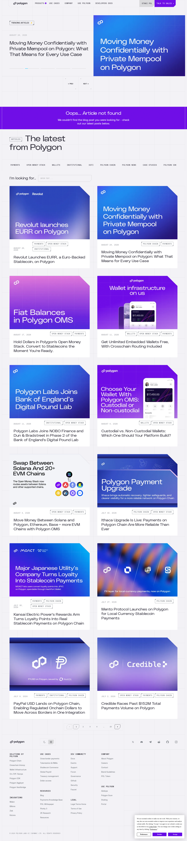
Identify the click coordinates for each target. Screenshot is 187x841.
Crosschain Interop (17, 765)
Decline (159, 834)
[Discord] (141, 742)
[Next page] (117, 726)
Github (73, 781)
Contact (104, 768)
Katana (13, 815)
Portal (103, 804)
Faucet (74, 790)
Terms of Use (76, 809)
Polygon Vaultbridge (18, 787)
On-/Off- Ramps (16, 774)
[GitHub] (167, 742)
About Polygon (107, 759)
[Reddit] (158, 742)
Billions (12, 806)
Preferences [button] (153, 829)
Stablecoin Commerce (49, 768)
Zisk (11, 811)
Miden (12, 802)
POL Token (105, 776)
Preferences (144, 834)
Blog (42, 795)
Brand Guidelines (108, 772)
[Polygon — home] (20, 3)
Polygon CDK (15, 778)
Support (74, 768)
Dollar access (45, 781)
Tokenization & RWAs (48, 763)
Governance (76, 776)
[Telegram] (150, 742)
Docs (73, 759)
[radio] (44, 742)
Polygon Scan (106, 795)
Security (74, 785)
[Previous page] (69, 726)
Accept (175, 834)
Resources (44, 818)
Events (73, 763)
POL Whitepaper (47, 804)
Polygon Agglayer (17, 783)
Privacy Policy (76, 813)
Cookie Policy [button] (153, 827)
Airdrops (104, 791)
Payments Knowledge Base (51, 800)
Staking (104, 800)
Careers (104, 763)
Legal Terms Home (78, 804)
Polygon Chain (15, 761)
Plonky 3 (43, 809)
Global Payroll (45, 772)
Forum (73, 772)
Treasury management (49, 776)
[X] (132, 742)
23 (111, 727)
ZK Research (45, 813)
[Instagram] (176, 742)
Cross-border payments (49, 759)
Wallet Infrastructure (18, 770)
